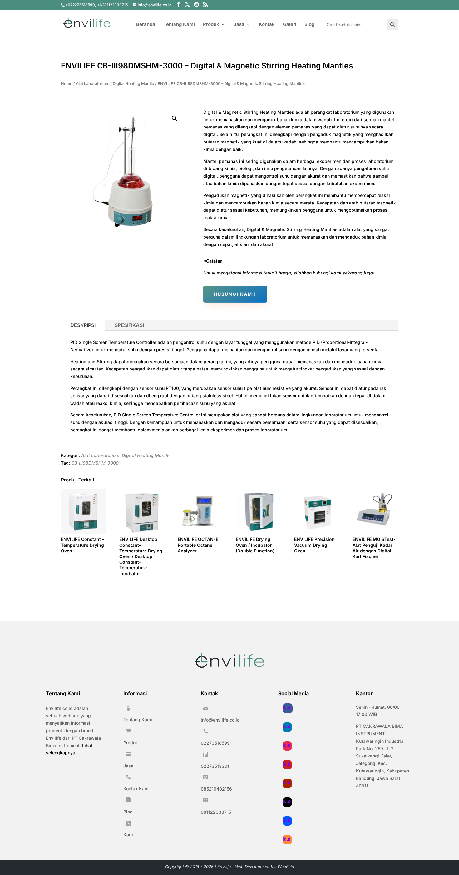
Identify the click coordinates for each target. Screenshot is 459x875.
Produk (211, 24)
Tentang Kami (179, 24)
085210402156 (216, 789)
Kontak (267, 24)
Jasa (239, 24)
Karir (128, 834)
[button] (174, 118)
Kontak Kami (136, 788)
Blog (309, 24)
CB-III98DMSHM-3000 (95, 462)
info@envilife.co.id (220, 719)
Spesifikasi (129, 325)
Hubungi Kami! (235, 294)
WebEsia (286, 866)
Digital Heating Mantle (133, 83)
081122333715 (216, 812)
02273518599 (215, 743)
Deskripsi (83, 325)
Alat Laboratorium (92, 83)
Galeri (289, 24)
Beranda (145, 24)
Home (66, 83)
